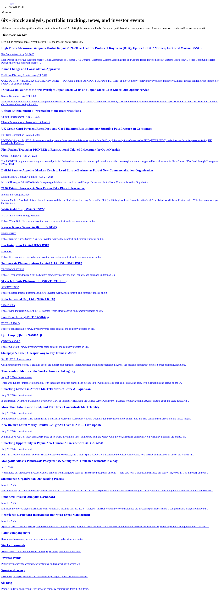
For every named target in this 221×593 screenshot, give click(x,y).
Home (11, 4)
